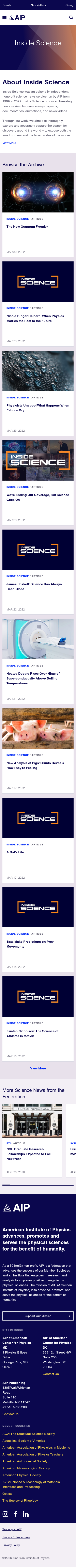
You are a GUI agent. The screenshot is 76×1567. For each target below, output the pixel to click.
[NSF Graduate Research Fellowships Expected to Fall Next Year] (32, 1121)
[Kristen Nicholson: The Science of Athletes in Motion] (38, 996)
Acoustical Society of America (23, 1441)
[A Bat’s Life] (38, 818)
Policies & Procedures (16, 1537)
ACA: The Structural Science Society (28, 1434)
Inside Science (17, 218)
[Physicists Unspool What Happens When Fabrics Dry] (38, 371)
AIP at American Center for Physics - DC (58, 1342)
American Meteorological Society (26, 1468)
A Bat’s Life (15, 852)
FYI (8, 1143)
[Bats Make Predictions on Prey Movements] (38, 907)
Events (6, 5)
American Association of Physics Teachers (32, 1454)
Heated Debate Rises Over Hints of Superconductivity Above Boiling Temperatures (33, 678)
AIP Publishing (13, 1383)
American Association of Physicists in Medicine (36, 1447)
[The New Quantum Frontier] (38, 192)
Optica (7, 1494)
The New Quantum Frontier (27, 226)
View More (9, 142)
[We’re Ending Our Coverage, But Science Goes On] (38, 460)
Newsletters (38, 5)
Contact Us (51, 1374)
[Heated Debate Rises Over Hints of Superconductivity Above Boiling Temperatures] (38, 639)
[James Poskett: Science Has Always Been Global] (38, 550)
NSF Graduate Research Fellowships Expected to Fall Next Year (28, 1154)
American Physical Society (21, 1475)
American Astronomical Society (24, 1461)
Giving (69, 5)
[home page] (19, 17)
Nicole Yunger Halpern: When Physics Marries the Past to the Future (35, 318)
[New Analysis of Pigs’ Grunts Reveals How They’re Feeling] (38, 728)
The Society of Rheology (20, 1500)
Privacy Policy (11, 1545)
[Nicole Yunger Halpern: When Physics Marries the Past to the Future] (38, 281)
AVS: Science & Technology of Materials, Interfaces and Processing (31, 1484)
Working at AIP (11, 1529)
